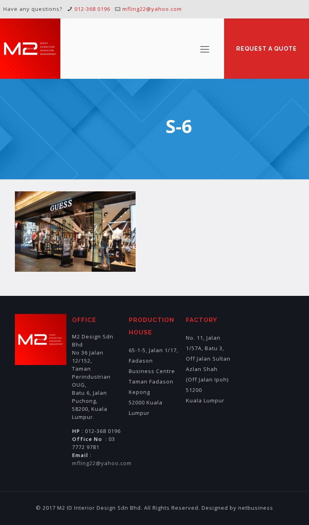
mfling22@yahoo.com (152, 8)
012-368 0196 (92, 8)
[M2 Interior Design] (30, 48)
